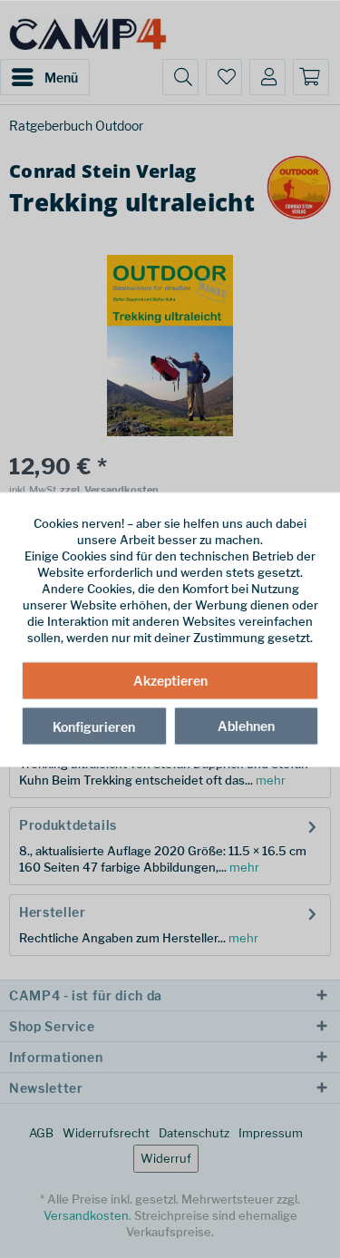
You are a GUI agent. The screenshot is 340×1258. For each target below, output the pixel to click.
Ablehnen (246, 726)
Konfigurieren (94, 727)
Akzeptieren (170, 680)
